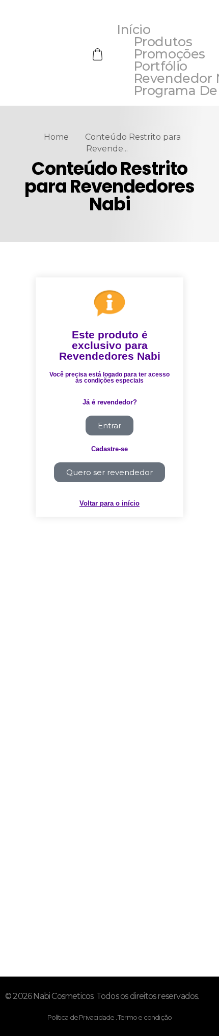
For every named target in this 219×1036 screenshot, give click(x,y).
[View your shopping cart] (99, 54)
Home (56, 137)
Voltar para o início (109, 503)
